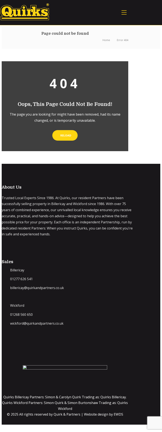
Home (106, 40)
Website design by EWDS (103, 414)
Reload (65, 135)
